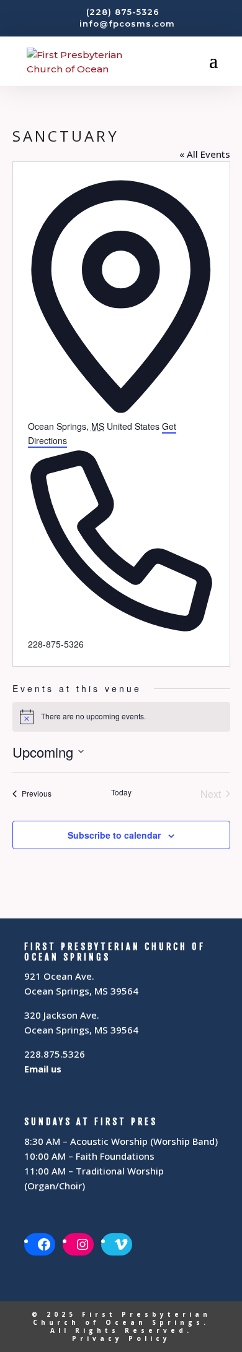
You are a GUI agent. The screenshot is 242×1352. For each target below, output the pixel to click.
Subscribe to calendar (114, 835)
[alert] (121, 717)
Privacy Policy (121, 1338)
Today (121, 792)
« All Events (204, 154)
